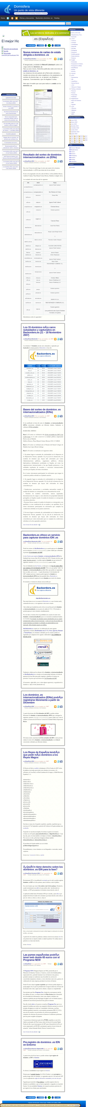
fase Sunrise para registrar (42, 556)
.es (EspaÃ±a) (27, 58)
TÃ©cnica (73, 108)
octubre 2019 (74, 129)
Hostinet (34, 873)
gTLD (72, 75)
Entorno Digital (36, 1048)
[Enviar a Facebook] (61, 59)
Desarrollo (73, 46)
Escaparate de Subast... (77, 63)
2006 (81, 142)
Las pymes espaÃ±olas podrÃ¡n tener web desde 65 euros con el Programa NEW (41, 957)
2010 (81, 140)
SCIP (46, 630)
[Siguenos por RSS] (12, 18)
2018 (81, 136)
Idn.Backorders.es (28, 628)
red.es (33, 1004)
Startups (73, 104)
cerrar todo (77, 32)
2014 (81, 138)
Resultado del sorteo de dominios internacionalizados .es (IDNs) (42, 156)
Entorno (48, 1070)
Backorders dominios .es (44, 18)
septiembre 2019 (75, 131)
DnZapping (74, 50)
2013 (86, 138)
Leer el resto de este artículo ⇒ (31, 524)
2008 (72, 142)
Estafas (34, 58)
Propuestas (74, 94)
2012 (72, 140)
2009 (86, 140)
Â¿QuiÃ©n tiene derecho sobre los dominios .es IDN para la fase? (43, 868)
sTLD (72, 106)
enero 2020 (74, 124)
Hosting (73, 159)
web (59, 937)
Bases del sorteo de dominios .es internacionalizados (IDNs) (42, 410)
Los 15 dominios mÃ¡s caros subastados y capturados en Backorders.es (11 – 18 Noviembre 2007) (42, 331)
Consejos (73, 42)
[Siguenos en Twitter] (8, 18)
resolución (25, 828)
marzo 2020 (74, 120)
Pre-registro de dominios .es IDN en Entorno (41, 1043)
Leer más (71, 1105)
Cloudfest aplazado (11, 133)
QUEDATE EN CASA (11, 97)
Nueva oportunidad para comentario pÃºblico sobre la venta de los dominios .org (11, 118)
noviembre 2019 (75, 127)
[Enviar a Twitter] (58, 59)
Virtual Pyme (27, 632)
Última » (57, 45)
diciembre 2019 (75, 126)
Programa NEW (29, 971)
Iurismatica (73, 161)
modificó (36, 768)
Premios (73, 92)
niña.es (58, 893)
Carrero (73, 151)
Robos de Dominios (76, 100)
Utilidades (73, 110)
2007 (77, 142)
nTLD (72, 85)
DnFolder (73, 48)
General (73, 73)
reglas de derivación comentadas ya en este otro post (48, 1078)
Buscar (68, 23)
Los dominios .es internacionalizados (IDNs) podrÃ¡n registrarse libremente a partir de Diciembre (43, 698)
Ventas (73, 112)
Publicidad (74, 96)
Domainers (74, 52)
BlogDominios (74, 149)
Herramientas (74, 77)
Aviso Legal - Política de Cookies (48, 1102)
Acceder (73, 167)
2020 (72, 136)
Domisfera (22, 6)
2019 (77, 136)
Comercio (73, 40)
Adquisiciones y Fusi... (76, 34)
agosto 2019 (74, 133)
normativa (45, 880)
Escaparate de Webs (76, 65)
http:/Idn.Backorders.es (43, 598)
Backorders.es (43, 348)
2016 (72, 138)
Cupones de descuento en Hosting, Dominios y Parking (31, 13)
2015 (77, 138)
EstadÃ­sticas (74, 67)
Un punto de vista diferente (29, 10)
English (73, 60)
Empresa (73, 58)
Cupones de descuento (33, 1102)
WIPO (72, 114)
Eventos (73, 71)
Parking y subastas (76, 89)
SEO (72, 102)
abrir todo (71, 32)
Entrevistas (74, 61)
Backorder (35, 339)
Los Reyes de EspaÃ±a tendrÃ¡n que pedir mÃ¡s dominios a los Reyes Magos (41, 755)
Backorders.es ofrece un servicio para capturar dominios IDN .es (41, 536)
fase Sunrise (38, 566)
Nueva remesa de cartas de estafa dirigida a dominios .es (42, 53)
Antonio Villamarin (75, 147)
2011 (77, 140)
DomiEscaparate (75, 54)
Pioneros (73, 90)
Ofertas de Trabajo (76, 87)
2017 (86, 136)
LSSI (59, 1102)
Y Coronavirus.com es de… (11, 142)
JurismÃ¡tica (74, 81)
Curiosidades (74, 44)
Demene (73, 153)
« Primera (40, 45)
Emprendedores (75, 56)
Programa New (39, 992)
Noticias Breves (75, 83)
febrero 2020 (74, 122)
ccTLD (72, 38)
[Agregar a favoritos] (16, 18)
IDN (33, 161)
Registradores (74, 98)
